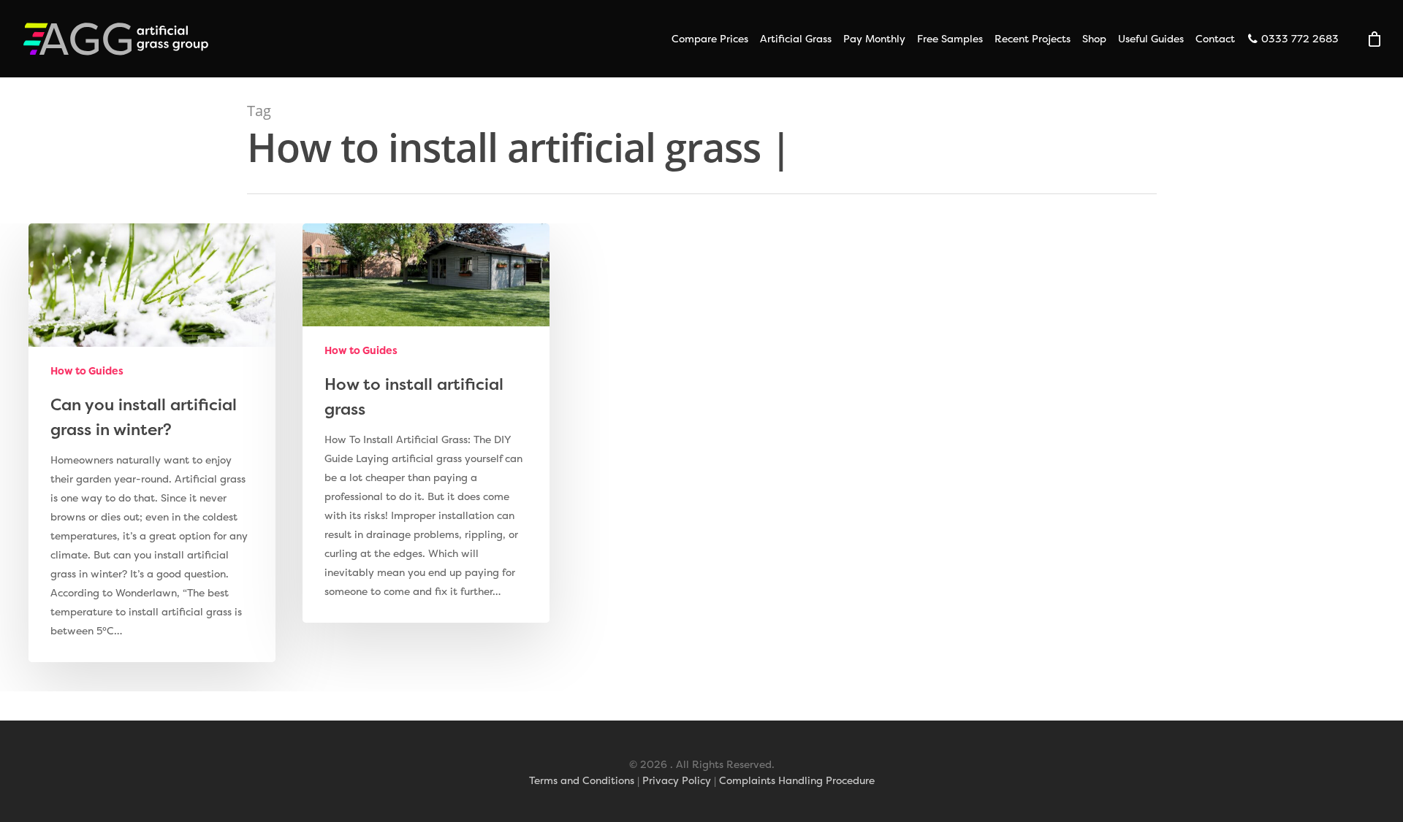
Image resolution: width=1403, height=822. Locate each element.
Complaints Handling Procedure (797, 780)
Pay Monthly (874, 38)
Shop (1094, 38)
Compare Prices (710, 38)
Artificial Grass (796, 38)
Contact (1215, 38)
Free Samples (950, 38)
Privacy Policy (676, 780)
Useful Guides (1151, 38)
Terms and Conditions (581, 780)
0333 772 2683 (1298, 38)
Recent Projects (1033, 38)
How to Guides (86, 370)
